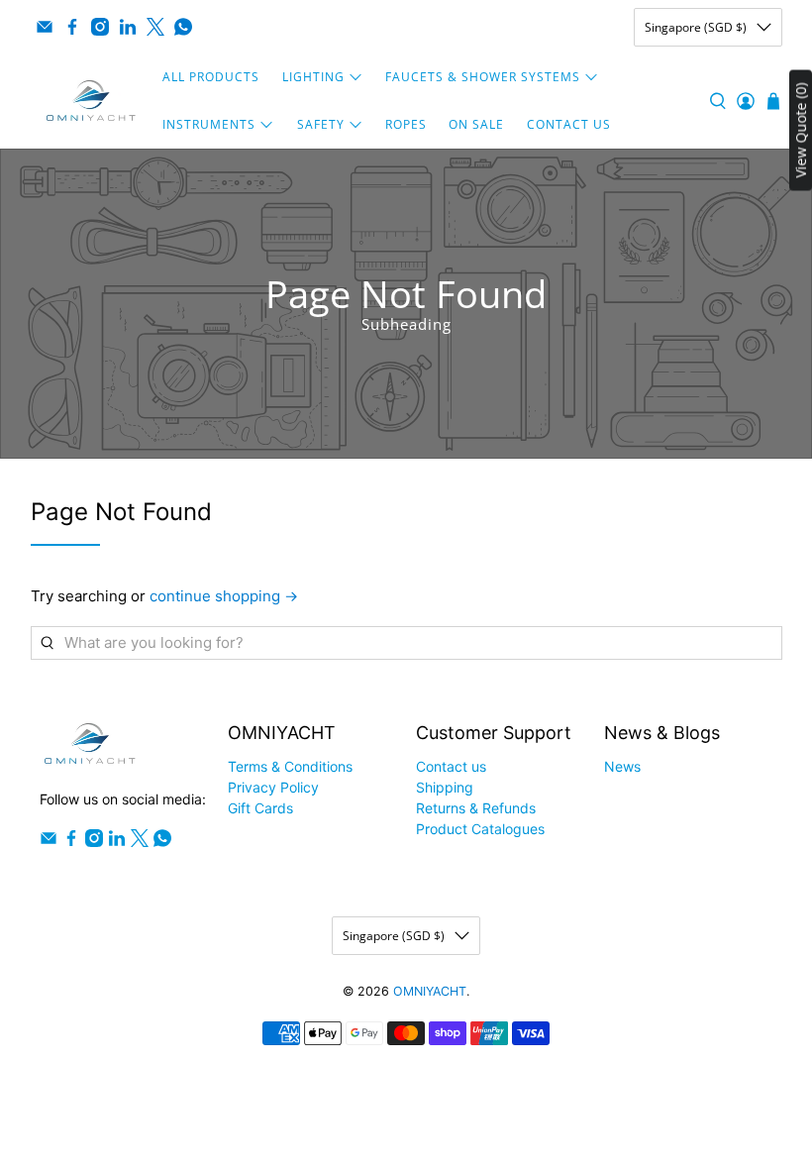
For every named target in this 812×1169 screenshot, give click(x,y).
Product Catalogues (480, 828)
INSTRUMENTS (208, 124)
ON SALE (476, 124)
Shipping (444, 787)
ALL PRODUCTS (210, 76)
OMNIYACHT (429, 991)
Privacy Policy (273, 787)
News (622, 766)
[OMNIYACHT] (91, 101)
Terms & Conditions (290, 766)
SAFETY (321, 124)
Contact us (451, 766)
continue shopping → (224, 595)
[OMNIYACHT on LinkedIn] (128, 27)
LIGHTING (313, 76)
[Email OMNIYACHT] (44, 27)
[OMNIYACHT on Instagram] (100, 27)
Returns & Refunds (476, 807)
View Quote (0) (800, 130)
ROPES (406, 124)
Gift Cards (260, 807)
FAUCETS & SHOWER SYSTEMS (482, 76)
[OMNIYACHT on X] (155, 27)
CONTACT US (569, 124)
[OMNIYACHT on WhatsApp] (183, 27)
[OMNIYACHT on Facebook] (72, 27)
